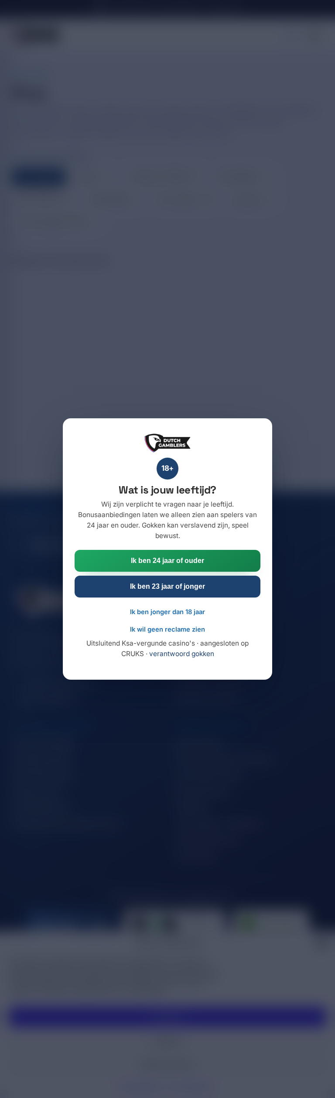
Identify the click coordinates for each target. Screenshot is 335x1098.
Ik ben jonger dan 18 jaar (167, 612)
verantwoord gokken (181, 654)
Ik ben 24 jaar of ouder (167, 560)
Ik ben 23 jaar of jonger (167, 586)
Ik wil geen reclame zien (167, 629)
